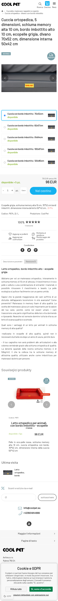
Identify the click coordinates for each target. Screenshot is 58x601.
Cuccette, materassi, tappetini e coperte (22, 11)
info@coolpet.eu (32, 507)
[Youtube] (29, 523)
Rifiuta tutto (16, 589)
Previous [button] (4, 78)
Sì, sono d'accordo (41, 589)
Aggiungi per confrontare (18, 238)
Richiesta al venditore (41, 234)
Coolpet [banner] (11, 5)
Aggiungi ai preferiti (20, 234)
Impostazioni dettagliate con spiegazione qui (29, 595)
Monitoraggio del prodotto (43, 238)
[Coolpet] (2, 11)
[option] (29, 78)
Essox (23, 190)
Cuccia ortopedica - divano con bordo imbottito (24, 13)
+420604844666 (31, 512)
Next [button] (53, 78)
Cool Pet (45, 213)
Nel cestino (43, 191)
